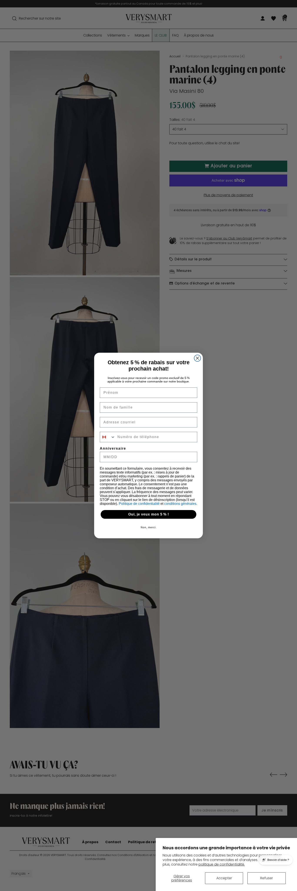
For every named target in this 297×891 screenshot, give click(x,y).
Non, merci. (149, 527)
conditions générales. (180, 503)
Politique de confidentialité (139, 503)
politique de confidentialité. (222, 864)
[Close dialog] (197, 358)
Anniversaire (113, 448)
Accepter (224, 878)
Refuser (266, 878)
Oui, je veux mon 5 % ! (148, 514)
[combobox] (107, 437)
